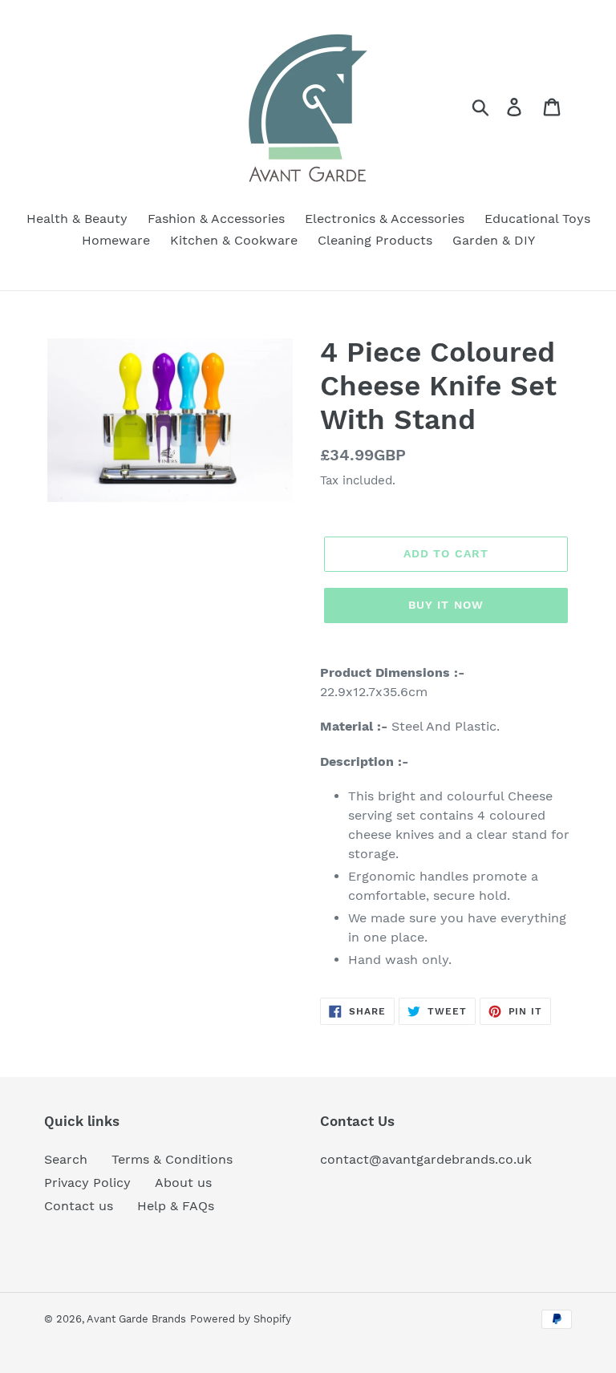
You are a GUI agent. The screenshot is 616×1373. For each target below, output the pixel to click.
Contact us (78, 1205)
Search (65, 1159)
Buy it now (446, 604)
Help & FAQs (175, 1205)
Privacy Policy (87, 1182)
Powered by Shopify (240, 1319)
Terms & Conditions (172, 1159)
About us (183, 1182)
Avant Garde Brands (136, 1319)
